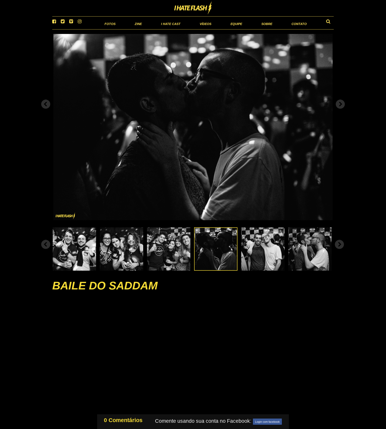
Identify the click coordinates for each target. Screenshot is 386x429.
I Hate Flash (193, 8)
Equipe (223, 29)
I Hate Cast (147, 29)
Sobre (257, 29)
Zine (109, 29)
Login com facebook (267, 421)
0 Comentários (123, 419)
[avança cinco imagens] (45, 250)
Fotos (79, 29)
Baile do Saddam (105, 291)
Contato (295, 29)
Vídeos (188, 29)
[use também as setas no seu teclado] (45, 110)
